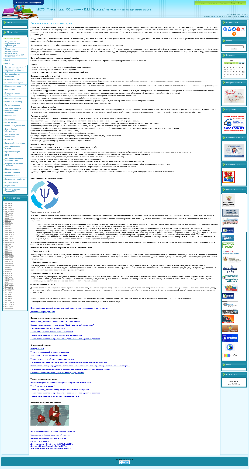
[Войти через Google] (243, 29)
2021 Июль (8, 298)
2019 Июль (8, 252)
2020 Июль (8, 275)
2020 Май (8, 271)
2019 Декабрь (9, 261)
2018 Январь (9, 217)
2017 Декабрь (9, 215)
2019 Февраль (9, 242)
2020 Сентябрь (9, 279)
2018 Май (8, 224)
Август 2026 (229, 61)
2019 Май (8, 248)
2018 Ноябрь (9, 236)
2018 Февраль (9, 219)
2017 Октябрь (9, 211)
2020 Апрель (9, 269)
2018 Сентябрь (9, 232)
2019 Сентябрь (9, 255)
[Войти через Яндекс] (238, 29)
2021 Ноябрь (9, 306)
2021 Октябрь (9, 304)
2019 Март (8, 244)
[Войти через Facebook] (234, 29)
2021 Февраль (9, 288)
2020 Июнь (8, 273)
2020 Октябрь (9, 281)
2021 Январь (9, 287)
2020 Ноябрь (9, 283)
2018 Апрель (9, 223)
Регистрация (224, 3)
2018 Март (8, 221)
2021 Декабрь (9, 308)
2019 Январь (9, 240)
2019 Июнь (8, 250)
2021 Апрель (9, 292)
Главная (202, 3)
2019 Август (8, 254)
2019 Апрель (9, 246)
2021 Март (8, 290)
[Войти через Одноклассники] (234, 34)
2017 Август (8, 207)
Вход (239, 3)
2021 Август (8, 300)
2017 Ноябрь (9, 213)
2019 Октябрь (9, 257)
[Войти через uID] (225, 29)
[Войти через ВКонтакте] (229, 29)
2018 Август (8, 230)
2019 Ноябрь (9, 259)
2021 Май (8, 294)
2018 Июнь (8, 226)
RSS (246, 16)
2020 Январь (9, 263)
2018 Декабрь (9, 238)
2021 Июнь (8, 296)
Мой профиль (212, 3)
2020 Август (8, 277)
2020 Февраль (9, 265)
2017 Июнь (8, 203)
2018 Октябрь (9, 234)
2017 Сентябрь (9, 209)
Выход (233, 3)
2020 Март (8, 267)
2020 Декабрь (9, 285)
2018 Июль (8, 228)
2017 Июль (8, 205)
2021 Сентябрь (9, 302)
